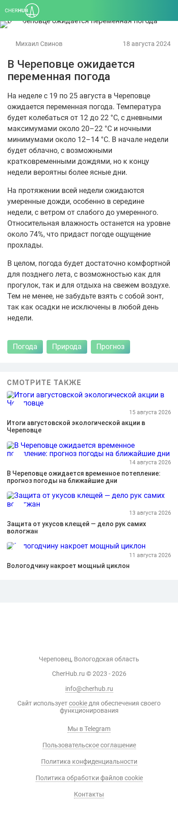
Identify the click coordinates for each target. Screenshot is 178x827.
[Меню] (166, 10)
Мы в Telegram (89, 728)
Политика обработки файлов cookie (89, 777)
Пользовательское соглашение (89, 745)
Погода (25, 346)
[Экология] (17, 27)
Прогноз (110, 346)
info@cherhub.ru (89, 688)
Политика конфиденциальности (89, 761)
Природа (67, 346)
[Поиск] (124, 10)
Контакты (89, 794)
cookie (78, 703)
